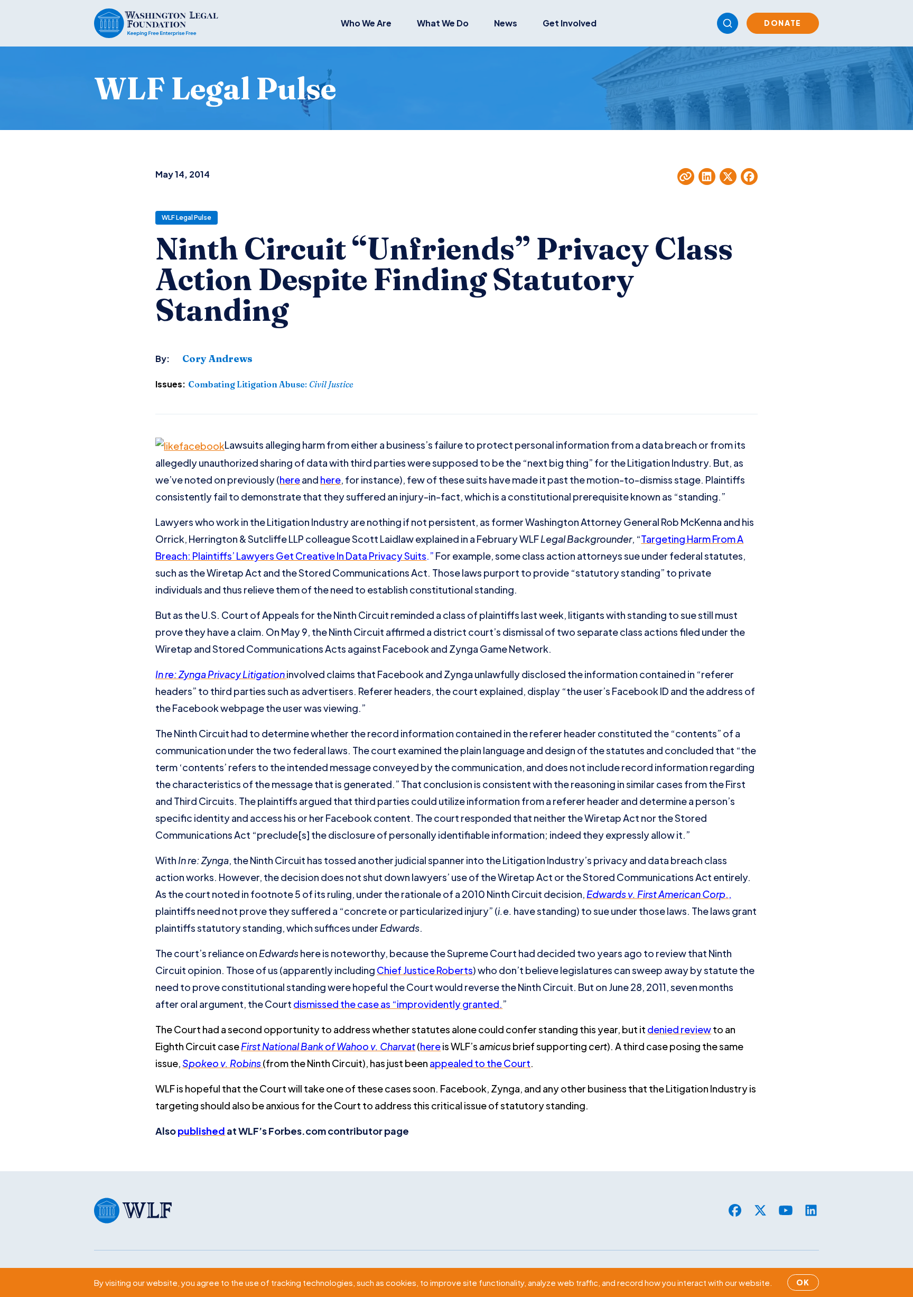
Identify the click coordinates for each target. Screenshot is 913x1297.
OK (803, 1282)
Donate (783, 22)
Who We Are (366, 23)
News (505, 23)
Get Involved (570, 23)
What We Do (443, 23)
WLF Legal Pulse (186, 217)
